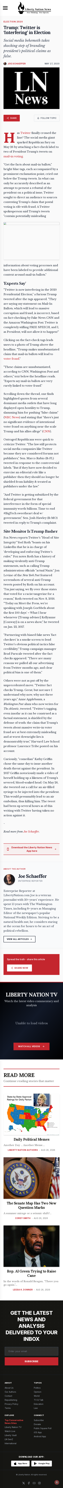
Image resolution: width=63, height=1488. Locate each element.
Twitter (25, 133)
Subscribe (31, 1361)
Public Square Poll (42, 1428)
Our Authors (10, 1392)
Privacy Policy (11, 1404)
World (37, 1396)
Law (36, 1408)
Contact (8, 1396)
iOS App (38, 1432)
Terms (8, 1408)
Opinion (37, 1392)
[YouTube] (34, 1483)
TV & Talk (38, 1400)
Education (38, 1404)
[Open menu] (5, 8)
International (10, 1443)
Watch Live (10, 1431)
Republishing (11, 1400)
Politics (37, 1388)
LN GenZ (9, 1439)
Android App (40, 1436)
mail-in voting (13, 156)
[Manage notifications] (57, 1482)
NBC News (11, 417)
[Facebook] (28, 1483)
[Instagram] (39, 1483)
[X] (23, 1483)
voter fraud (11, 358)
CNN (46, 431)
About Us (9, 1388)
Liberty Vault (11, 1435)
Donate (37, 1424)
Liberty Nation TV (13, 1427)
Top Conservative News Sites (14, 1421)
